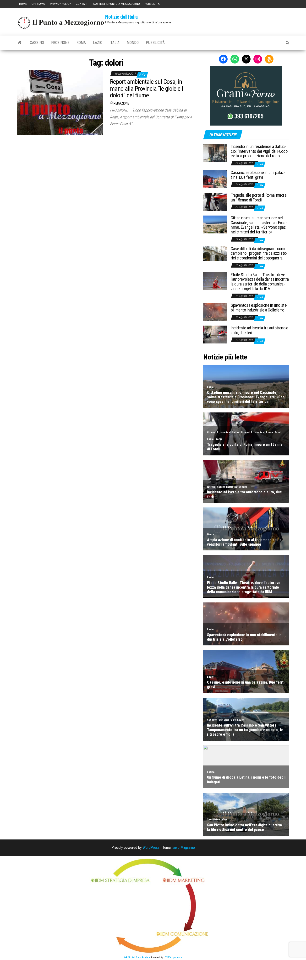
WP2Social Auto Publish (137, 957)
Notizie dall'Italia (121, 17)
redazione (121, 103)
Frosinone (60, 42)
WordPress (151, 847)
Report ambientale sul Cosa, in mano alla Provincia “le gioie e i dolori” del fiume (146, 88)
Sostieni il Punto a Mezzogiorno (116, 3)
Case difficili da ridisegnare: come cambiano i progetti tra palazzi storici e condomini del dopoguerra (259, 253)
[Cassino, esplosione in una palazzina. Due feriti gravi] (215, 179)
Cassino (37, 42)
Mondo (133, 42)
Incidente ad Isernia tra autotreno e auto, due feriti (259, 330)
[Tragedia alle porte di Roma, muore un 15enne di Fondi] (215, 201)
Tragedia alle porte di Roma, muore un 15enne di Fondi (259, 197)
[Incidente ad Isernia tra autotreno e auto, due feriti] (215, 334)
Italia (114, 42)
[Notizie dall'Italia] (19, 43)
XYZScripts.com (173, 957)
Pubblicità (152, 3)
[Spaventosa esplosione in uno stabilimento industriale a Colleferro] (215, 311)
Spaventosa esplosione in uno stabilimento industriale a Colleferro (259, 307)
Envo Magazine (183, 847)
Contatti (82, 3)
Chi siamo (38, 3)
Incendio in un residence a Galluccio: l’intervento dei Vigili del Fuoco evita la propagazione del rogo (259, 151)
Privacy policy (60, 3)
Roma (81, 42)
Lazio (97, 42)
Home (23, 3)
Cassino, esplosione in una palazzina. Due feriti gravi (258, 175)
